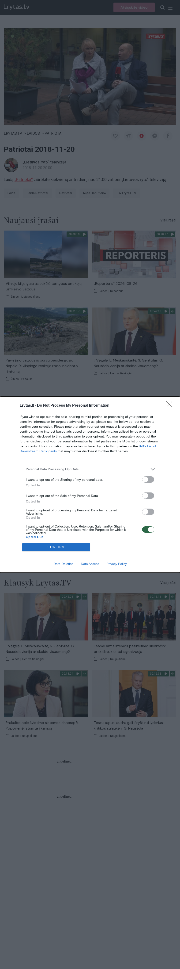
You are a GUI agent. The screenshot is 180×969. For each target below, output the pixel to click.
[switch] (148, 479)
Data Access (90, 564)
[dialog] (90, 485)
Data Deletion (63, 564)
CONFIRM (56, 547)
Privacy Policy (116, 564)
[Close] (170, 405)
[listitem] (90, 469)
